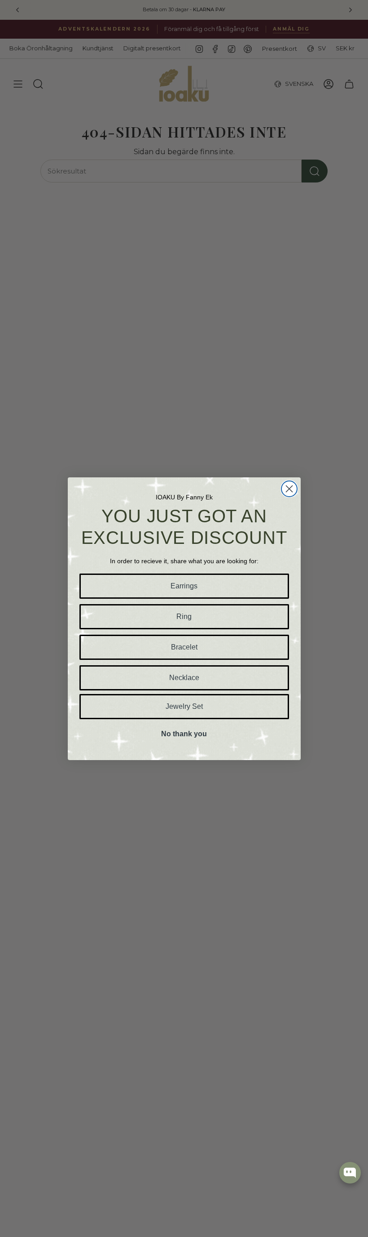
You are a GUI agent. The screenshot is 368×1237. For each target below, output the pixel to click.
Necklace (184, 677)
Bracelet (184, 647)
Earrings (184, 586)
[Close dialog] (289, 489)
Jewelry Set (184, 706)
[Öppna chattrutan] (350, 1173)
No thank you (184, 734)
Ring (184, 616)
